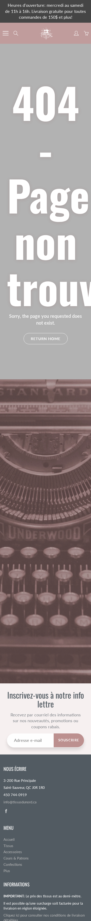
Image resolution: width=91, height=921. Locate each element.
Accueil (9, 839)
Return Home (45, 338)
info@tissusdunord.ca (20, 802)
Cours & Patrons (16, 858)
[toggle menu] (5, 33)
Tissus (8, 846)
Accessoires (13, 852)
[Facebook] (6, 811)
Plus (7, 871)
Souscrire (68, 740)
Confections (13, 865)
